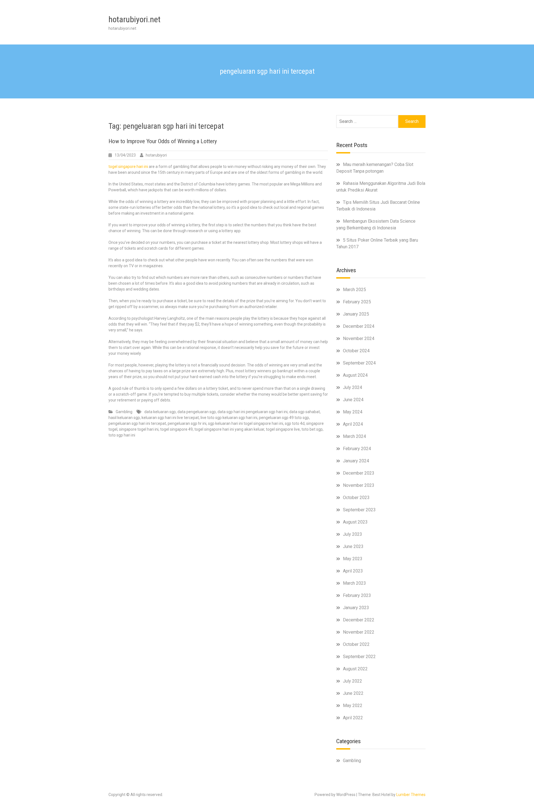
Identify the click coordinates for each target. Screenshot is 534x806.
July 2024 (352, 387)
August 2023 (355, 522)
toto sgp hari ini (121, 435)
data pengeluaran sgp (196, 412)
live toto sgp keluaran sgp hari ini (229, 417)
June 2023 (353, 546)
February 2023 (357, 595)
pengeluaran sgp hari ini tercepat (137, 423)
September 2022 (359, 656)
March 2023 (354, 583)
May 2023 (352, 558)
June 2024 (353, 399)
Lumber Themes (411, 794)
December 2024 (358, 326)
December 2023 (358, 473)
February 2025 (357, 301)
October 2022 (356, 644)
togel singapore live (283, 429)
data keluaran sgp (160, 412)
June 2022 (353, 693)
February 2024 (357, 448)
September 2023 (359, 509)
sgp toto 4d (295, 423)
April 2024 (353, 424)
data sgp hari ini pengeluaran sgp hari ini (252, 412)
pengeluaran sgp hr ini (187, 423)
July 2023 (352, 534)
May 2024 (352, 412)
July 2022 (352, 681)
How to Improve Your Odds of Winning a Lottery (162, 141)
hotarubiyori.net (134, 19)
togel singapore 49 (176, 429)
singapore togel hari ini (139, 429)
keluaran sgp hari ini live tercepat (170, 417)
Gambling (124, 412)
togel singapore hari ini (128, 166)
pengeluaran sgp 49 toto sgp (284, 417)
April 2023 (353, 571)
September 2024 (359, 363)
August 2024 (355, 375)
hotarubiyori (156, 155)
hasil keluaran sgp (124, 417)
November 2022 (358, 632)
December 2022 (358, 620)
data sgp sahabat (304, 412)
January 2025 (356, 314)
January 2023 (356, 607)
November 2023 (358, 485)
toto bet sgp (312, 429)
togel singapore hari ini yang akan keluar (229, 429)
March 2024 (354, 436)
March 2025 (354, 289)
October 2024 (356, 350)
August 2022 (355, 668)
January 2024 (356, 460)
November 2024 (358, 338)
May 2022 (352, 705)
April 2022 (353, 717)
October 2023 (356, 497)
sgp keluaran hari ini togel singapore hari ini (245, 423)
